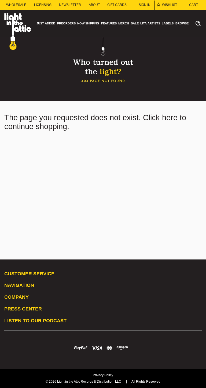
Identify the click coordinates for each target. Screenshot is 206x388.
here (170, 117)
